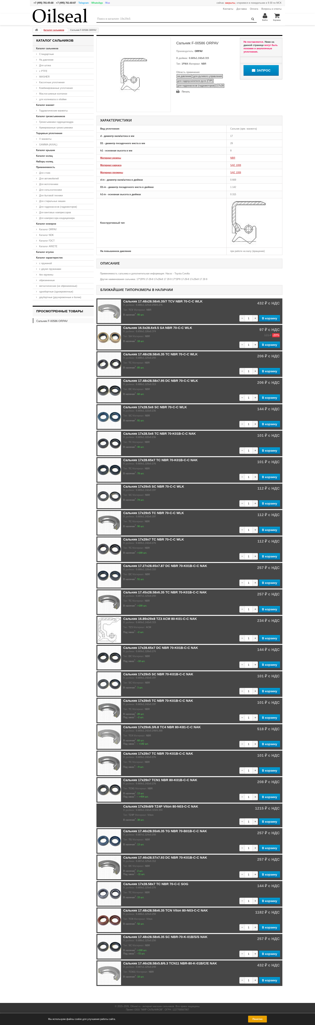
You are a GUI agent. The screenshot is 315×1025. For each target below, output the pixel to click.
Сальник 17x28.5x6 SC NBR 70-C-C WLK (155, 407)
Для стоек (44, 172)
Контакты (228, 8)
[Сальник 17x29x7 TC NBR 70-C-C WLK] (109, 549)
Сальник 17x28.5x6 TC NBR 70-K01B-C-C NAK (159, 433)
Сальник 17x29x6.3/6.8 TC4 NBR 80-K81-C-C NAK (162, 727)
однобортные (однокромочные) (55, 291)
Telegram (83, 2)
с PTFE (42, 71)
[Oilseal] (60, 16)
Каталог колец (44, 156)
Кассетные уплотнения (51, 82)
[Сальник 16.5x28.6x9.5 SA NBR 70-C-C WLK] (109, 338)
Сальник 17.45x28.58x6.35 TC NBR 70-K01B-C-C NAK (165, 592)
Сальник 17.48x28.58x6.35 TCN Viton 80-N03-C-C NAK (165, 910)
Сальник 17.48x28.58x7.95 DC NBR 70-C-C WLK (160, 381)
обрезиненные (46, 280)
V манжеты (44, 139)
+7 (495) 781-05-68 (43, 2)
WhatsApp (97, 2)
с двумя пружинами (49, 269)
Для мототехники (48, 184)
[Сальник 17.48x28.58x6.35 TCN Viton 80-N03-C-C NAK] (109, 920)
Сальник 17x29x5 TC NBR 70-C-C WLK (153, 513)
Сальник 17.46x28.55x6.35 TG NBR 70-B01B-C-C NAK (165, 831)
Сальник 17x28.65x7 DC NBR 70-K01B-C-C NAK (160, 648)
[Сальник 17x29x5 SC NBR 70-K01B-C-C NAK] (109, 684)
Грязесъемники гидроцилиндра (55, 122)
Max (107, 2)
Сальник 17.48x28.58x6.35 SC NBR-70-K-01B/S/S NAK (165, 937)
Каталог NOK (46, 235)
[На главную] (36, 30)
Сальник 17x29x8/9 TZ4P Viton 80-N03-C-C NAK (160, 806)
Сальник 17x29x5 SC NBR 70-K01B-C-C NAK (158, 674)
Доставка (241, 8)
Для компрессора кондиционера (56, 218)
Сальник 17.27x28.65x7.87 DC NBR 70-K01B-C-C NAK (165, 566)
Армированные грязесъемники (55, 127)
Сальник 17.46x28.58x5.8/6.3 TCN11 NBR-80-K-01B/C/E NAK (170, 963)
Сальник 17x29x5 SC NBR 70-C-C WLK (153, 486)
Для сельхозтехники (50, 189)
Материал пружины (111, 172)
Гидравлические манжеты (53, 110)
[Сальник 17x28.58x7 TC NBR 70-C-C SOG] (109, 894)
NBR (232, 158)
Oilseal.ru (135, 1006)
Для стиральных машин (51, 201)
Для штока (44, 65)
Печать (186, 91)
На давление (45, 59)
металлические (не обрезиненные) (57, 286)
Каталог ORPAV (47, 229)
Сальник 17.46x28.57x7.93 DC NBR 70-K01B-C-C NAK (165, 857)
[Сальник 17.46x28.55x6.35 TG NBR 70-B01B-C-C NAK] (109, 841)
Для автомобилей (48, 178)
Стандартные (46, 54)
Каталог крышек (45, 150)
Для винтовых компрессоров (54, 212)
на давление (184, 76)
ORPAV (198, 51)
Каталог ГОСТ (46, 240)
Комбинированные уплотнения (55, 88)
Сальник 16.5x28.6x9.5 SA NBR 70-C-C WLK (157, 328)
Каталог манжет (45, 105)
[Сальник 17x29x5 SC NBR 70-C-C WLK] (109, 496)
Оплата (254, 8)
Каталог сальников (47, 48)
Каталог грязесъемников (50, 116)
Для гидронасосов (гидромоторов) (57, 206)
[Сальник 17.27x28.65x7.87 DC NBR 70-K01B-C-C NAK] (109, 576)
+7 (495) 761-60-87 (66, 2)
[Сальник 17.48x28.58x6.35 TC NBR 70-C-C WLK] (109, 364)
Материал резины (110, 158)
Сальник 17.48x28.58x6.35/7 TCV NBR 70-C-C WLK (163, 301)
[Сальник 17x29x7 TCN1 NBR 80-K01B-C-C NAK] (109, 790)
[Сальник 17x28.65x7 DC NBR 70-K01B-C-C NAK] (109, 657)
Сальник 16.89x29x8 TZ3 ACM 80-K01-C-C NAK (160, 619)
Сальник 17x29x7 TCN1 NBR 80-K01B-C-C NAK (160, 780)
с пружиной (45, 263)
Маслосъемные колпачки (52, 93)
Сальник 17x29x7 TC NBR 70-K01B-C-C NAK (158, 753)
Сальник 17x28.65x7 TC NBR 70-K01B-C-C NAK (160, 460)
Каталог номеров (46, 223)
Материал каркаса (110, 165)
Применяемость (45, 167)
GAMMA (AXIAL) (47, 144)
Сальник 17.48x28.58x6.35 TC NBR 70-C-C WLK (160, 354)
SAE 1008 (235, 165)
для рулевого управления (207, 76)
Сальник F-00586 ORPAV (52, 321)
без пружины (45, 274)
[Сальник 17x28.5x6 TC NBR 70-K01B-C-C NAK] (109, 443)
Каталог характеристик (49, 257)
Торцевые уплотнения (49, 133)
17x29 (220, 85)
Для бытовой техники (50, 195)
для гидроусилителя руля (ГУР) (195, 81)
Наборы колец (44, 161)
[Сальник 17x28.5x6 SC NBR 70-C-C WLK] (109, 417)
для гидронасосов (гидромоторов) (196, 85)
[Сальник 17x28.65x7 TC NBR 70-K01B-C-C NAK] (109, 470)
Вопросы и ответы (271, 8)
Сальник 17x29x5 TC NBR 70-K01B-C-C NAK (158, 700)
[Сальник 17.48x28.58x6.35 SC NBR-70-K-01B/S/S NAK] (109, 947)
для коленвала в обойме (52, 99)
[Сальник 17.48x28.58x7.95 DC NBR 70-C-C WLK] (109, 390)
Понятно (257, 1019)
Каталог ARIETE (47, 246)
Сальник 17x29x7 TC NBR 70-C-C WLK (153, 539)
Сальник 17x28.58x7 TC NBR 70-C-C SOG (155, 884)
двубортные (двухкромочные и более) (59, 297)
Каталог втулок (45, 252)
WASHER (44, 76)
